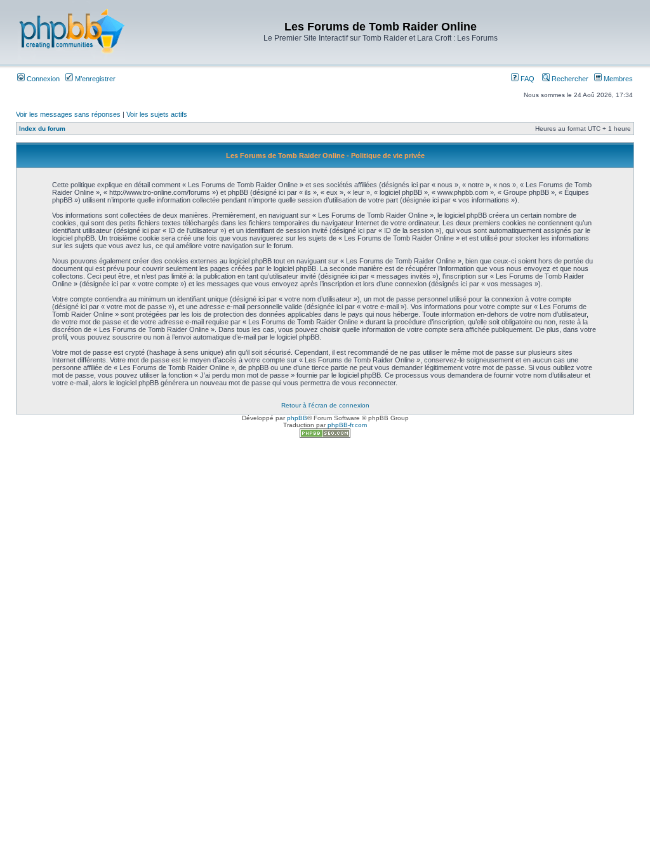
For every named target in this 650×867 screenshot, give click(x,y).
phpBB (297, 417)
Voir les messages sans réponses (68, 114)
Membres (617, 79)
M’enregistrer (94, 79)
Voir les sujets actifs (156, 114)
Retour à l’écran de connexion (325, 405)
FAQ (526, 79)
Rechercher (569, 79)
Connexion (42, 79)
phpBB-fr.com (347, 424)
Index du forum (42, 128)
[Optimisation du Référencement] (325, 435)
